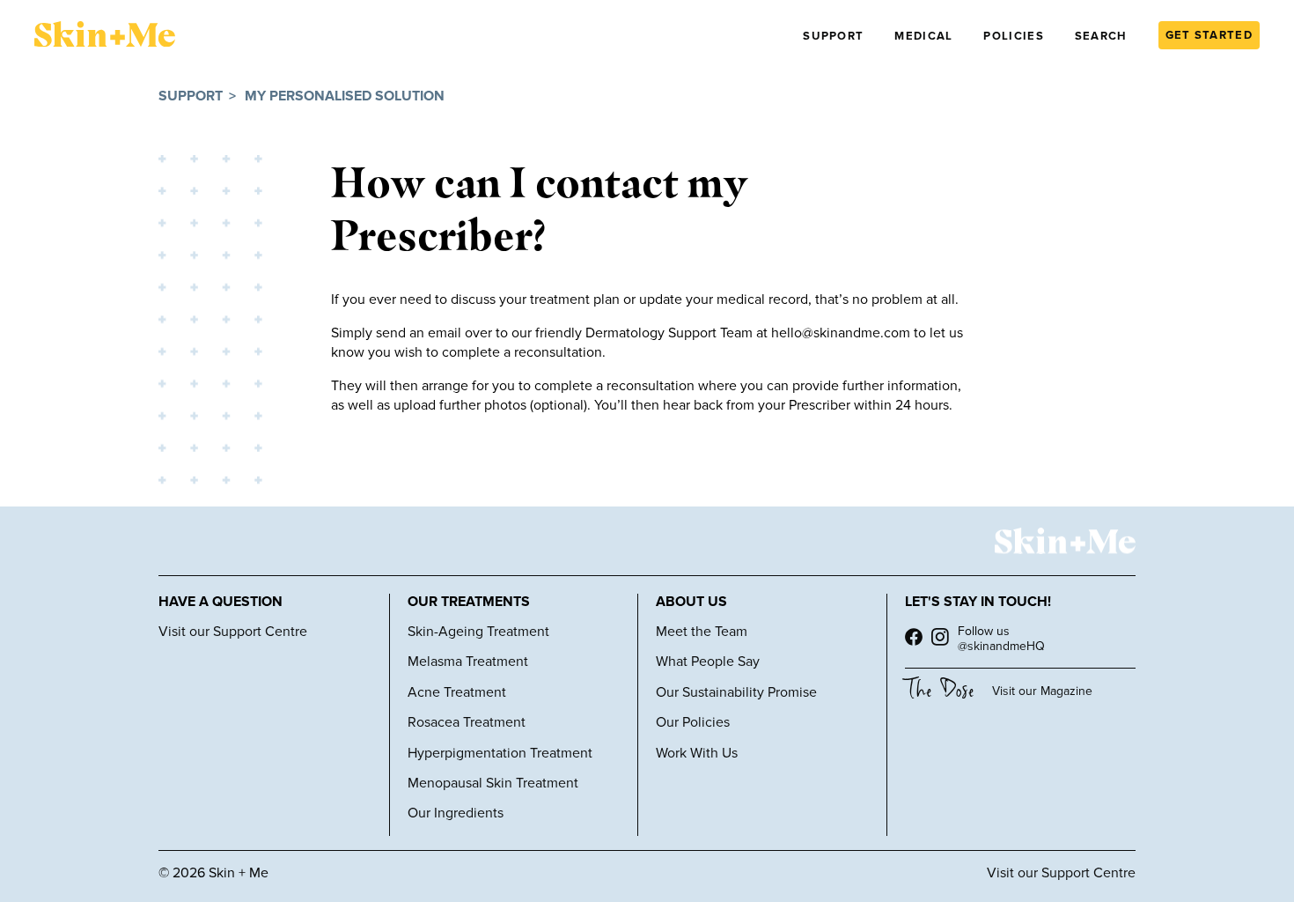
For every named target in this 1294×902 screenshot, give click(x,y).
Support (833, 36)
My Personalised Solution (345, 96)
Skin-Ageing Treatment (478, 632)
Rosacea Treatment (467, 722)
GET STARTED (1209, 35)
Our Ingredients (456, 813)
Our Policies (693, 722)
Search (1101, 36)
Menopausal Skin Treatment (493, 783)
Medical (923, 36)
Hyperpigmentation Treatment (500, 753)
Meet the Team (701, 632)
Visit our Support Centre (232, 632)
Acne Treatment (457, 692)
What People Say (708, 661)
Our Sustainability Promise (736, 692)
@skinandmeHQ (1001, 646)
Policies (1013, 36)
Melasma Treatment (468, 661)
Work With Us (697, 753)
